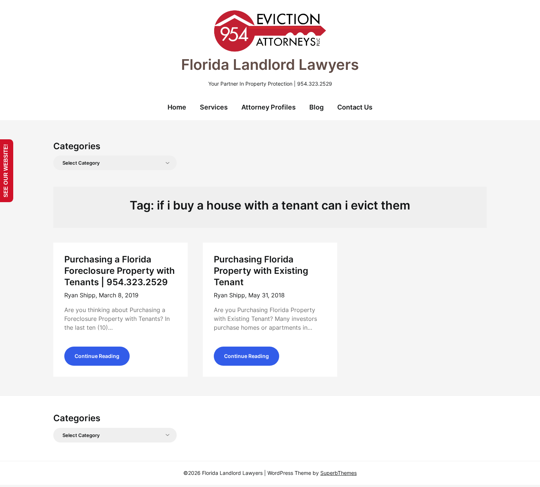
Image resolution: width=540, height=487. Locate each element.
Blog (316, 107)
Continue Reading (97, 356)
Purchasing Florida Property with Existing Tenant (261, 270)
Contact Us (354, 107)
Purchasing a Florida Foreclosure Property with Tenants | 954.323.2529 (119, 270)
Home (177, 107)
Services (214, 107)
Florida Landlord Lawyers (270, 64)
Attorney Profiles (268, 107)
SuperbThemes (338, 473)
